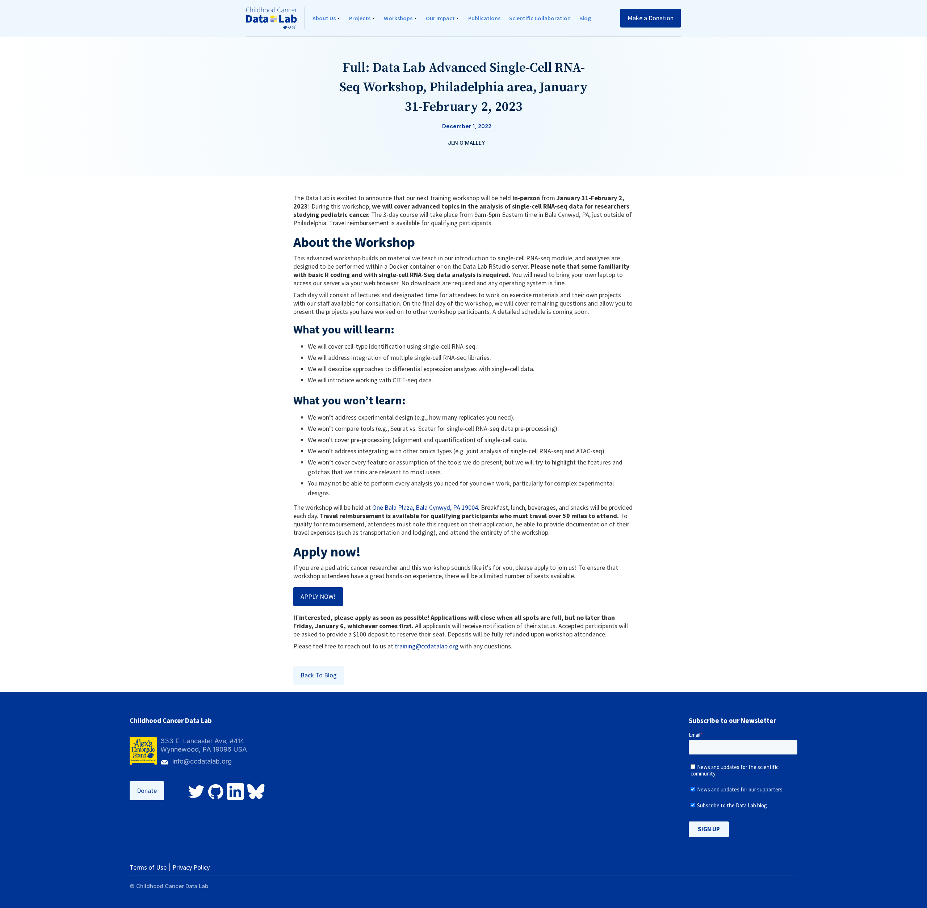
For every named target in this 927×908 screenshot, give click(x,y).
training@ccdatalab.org (426, 646)
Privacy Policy (191, 867)
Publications (484, 18)
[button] (326, 18)
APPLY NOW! (318, 596)
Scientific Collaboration (540, 18)
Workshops (398, 18)
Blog (585, 18)
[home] (275, 18)
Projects (359, 18)
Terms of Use (148, 867)
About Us (324, 18)
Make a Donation (651, 18)
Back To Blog (319, 675)
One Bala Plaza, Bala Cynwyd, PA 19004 (425, 507)
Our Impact (440, 18)
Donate (147, 790)
